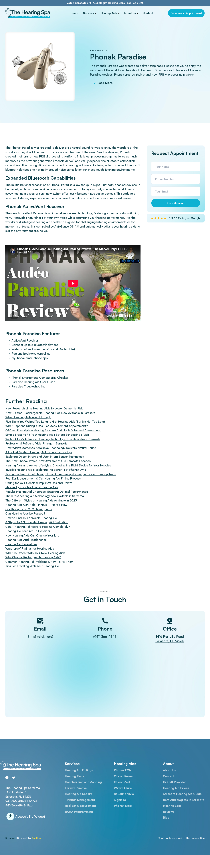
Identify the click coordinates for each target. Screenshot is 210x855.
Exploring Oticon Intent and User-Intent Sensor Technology (44, 456)
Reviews (168, 812)
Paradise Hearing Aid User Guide (33, 382)
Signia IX (120, 800)
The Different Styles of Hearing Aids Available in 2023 (41, 500)
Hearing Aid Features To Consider (27, 531)
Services (88, 13)
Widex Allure (123, 788)
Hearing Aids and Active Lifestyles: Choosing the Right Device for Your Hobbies (58, 465)
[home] (29, 13)
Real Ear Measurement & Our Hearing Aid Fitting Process (43, 478)
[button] (90, 13)
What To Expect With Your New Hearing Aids (35, 553)
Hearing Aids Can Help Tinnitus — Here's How (36, 505)
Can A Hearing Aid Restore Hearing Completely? (37, 527)
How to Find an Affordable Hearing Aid (31, 518)
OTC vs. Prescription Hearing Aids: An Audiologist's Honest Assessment (53, 430)
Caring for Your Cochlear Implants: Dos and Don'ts (38, 483)
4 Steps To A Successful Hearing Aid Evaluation (36, 522)
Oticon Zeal (122, 782)
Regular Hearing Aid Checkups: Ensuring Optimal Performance (46, 491)
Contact (148, 13)
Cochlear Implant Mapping (83, 782)
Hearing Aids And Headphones (26, 540)
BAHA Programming (79, 812)
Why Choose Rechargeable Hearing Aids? (33, 557)
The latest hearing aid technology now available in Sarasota (44, 496)
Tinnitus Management (80, 800)
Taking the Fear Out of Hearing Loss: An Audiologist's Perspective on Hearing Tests (60, 474)
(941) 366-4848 (105, 637)
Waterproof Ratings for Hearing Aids (29, 548)
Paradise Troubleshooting (28, 386)
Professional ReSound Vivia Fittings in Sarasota (36, 443)
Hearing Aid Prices (176, 788)
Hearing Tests (74, 776)
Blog (166, 817)
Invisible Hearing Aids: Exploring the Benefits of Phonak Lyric (45, 470)
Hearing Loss (172, 806)
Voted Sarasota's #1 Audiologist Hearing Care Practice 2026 (105, 2)
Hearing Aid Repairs (79, 794)
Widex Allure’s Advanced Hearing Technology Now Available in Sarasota (52, 439)
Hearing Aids (109, 13)
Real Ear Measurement (80, 806)
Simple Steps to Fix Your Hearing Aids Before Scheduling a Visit (47, 434)
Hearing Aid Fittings (79, 770)
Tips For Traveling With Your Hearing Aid (32, 566)
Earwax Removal (76, 788)
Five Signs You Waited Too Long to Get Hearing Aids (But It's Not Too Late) (55, 421)
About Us (130, 13)
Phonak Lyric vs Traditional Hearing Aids (31, 487)
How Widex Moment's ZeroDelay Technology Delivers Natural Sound (50, 448)
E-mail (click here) (40, 637)
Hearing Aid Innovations (21, 544)
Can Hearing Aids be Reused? (25, 513)
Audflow (36, 837)
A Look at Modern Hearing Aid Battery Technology (38, 452)
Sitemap (10, 837)
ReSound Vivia (124, 794)
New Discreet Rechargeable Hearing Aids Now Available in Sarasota (50, 413)
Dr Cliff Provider (174, 782)
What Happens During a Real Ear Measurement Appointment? (46, 426)
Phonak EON (122, 770)
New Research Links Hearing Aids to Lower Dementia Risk (44, 408)
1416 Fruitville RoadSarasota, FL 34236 (169, 639)
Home (74, 13)
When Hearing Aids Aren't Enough (28, 417)
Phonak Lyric (123, 806)
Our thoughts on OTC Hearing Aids (28, 509)
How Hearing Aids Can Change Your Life (32, 535)
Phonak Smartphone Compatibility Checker (40, 377)
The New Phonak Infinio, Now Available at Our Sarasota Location (48, 461)
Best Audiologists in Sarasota (183, 800)
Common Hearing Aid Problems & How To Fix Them (39, 562)
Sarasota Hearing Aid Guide (182, 794)
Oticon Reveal (123, 776)
